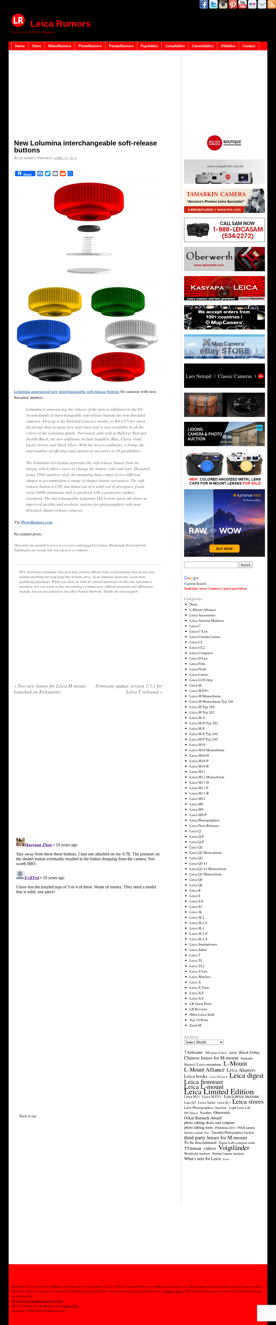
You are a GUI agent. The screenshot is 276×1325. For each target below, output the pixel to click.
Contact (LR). (70, 1306)
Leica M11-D (199, 782)
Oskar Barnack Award (203, 1117)
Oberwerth (221, 1112)
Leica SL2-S (198, 922)
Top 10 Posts (198, 1019)
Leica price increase (241, 1096)
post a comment (76, 550)
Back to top (27, 1115)
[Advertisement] (88, 96)
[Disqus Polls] (88, 768)
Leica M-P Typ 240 (203, 739)
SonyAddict (175, 46)
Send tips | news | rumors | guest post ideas (215, 588)
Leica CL (196, 642)
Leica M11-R (199, 793)
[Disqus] (88, 902)
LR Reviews (198, 1009)
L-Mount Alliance (202, 609)
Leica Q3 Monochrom (205, 874)
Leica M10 (197, 744)
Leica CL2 (197, 647)
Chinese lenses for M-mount (211, 1057)
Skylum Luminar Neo (196, 1132)
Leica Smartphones (203, 944)
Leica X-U (196, 998)
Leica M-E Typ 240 (203, 733)
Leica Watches (200, 976)
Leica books (196, 1076)
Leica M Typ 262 (202, 712)
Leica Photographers (204, 820)
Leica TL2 (197, 965)
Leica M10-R (199, 766)
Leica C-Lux (198, 631)
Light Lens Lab (239, 1107)
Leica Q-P (196, 841)
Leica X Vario (199, 987)
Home (20, 46)
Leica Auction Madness (206, 620)
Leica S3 (195, 906)
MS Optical (191, 1113)
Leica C (195, 625)
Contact (249, 46)
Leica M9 (196, 809)
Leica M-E (197, 728)
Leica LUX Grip (201, 679)
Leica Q (195, 830)
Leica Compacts (201, 652)
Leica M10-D (199, 755)
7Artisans (193, 1052)
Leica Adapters (241, 1070)
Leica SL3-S (198, 938)
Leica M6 (196, 803)
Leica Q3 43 (198, 863)
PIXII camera (246, 1127)
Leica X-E (196, 992)
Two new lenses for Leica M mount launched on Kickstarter (50, 688)
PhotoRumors (90, 46)
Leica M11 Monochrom (206, 776)
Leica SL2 (196, 917)
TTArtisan (192, 1148)
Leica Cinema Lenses (204, 636)
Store (36, 46)
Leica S (194, 895)
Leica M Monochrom (204, 696)
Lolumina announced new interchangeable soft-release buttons (66, 391)
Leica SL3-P (198, 933)
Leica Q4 (196, 879)
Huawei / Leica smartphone (202, 1064)
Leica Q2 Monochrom (205, 852)
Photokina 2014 (225, 1127)
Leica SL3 (196, 928)
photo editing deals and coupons (209, 1122)
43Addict (228, 46)
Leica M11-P (198, 787)
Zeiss (226, 1159)
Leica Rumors (60, 23)
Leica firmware (203, 1081)
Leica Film (197, 663)
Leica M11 (197, 771)
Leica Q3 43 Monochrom (207, 868)
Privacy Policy (175, 1291)
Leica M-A (197, 717)
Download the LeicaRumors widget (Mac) (37, 1301)
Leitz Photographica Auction (205, 1107)
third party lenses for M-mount (215, 1137)
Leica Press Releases (204, 825)
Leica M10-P (198, 760)
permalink (138, 545)
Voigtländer (233, 1147)
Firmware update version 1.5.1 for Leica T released (128, 688)
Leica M (195, 685)
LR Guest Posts (200, 1003)
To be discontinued (200, 1142)
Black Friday (249, 1052)
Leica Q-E (196, 836)
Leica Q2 (196, 847)
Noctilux (205, 1112)
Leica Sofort (198, 949)
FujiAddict (149, 46)
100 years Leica (215, 1052)
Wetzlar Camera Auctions (228, 1153)
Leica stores (248, 1101)
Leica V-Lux (198, 971)
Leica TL (196, 960)
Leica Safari (206, 1102)
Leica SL (195, 911)
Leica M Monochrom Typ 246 (211, 701)
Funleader (247, 1058)
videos (209, 1148)
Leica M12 (197, 798)
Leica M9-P (197, 814)
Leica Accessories (63, 545)
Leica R (195, 890)
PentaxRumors (121, 46)
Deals (193, 604)
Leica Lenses (198, 674)
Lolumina (101, 545)
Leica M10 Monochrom (206, 750)
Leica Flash (197, 669)
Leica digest (246, 1075)
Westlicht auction (197, 1153)
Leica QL (196, 884)
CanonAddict (202, 46)
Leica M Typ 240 (202, 706)
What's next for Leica (202, 1158)
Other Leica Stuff (201, 1014)
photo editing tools (198, 1127)
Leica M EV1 (199, 690)
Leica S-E (196, 901)
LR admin (26, 158)
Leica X (195, 982)
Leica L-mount (204, 1086)
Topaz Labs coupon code (237, 1142)
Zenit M (195, 1025)
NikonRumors (59, 46)
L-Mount (235, 1063)
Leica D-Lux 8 (218, 1077)
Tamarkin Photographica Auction (232, 1132)
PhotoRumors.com (37, 522)
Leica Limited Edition (219, 1091)
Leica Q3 (196, 857)
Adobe (233, 1053)
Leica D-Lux (198, 658)
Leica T (195, 955)
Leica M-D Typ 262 (203, 723)
